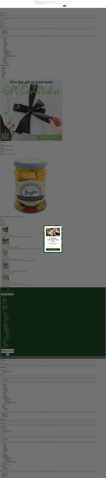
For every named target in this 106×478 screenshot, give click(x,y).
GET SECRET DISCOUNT (53, 249)
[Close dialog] (61, 226)
